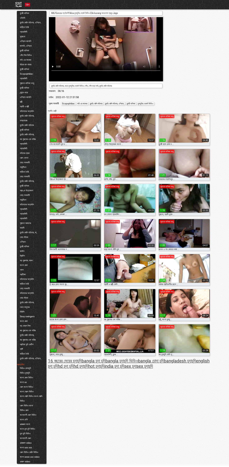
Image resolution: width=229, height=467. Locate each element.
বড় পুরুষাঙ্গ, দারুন (26, 260)
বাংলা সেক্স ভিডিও (26, 377)
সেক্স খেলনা (24, 157)
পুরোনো (22, 36)
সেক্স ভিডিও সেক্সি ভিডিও (29, 452)
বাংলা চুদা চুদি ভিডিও (27, 429)
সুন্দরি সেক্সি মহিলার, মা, (28, 232)
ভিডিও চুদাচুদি (25, 373)
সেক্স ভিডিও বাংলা (26, 405)
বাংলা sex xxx (26, 447)
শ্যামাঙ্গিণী (23, 31)
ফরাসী (22, 227)
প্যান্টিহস (23, 167)
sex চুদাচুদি (144, 366)
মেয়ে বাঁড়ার (24, 237)
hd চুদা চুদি (66, 366)
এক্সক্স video (25, 461)
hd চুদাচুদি (81, 366)
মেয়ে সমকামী (25, 162)
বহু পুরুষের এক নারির (28, 139)
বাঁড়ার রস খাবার (25, 64)
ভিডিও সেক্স (24, 410)
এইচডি (22, 17)
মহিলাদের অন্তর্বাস (27, 111)
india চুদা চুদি (114, 366)
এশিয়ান (23, 241)
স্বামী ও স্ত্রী (24, 106)
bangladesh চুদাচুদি (180, 360)
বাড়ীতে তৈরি (24, 27)
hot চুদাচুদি (96, 366)
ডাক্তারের (23, 120)
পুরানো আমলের (25, 223)
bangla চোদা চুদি (151, 360)
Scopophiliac (26, 73)
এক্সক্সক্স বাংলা (25, 424)
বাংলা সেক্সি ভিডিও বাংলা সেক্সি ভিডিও (31, 398)
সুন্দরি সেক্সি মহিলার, (27, 115)
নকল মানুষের (25, 307)
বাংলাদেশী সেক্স (25, 438)
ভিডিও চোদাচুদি (25, 368)
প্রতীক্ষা (23, 274)
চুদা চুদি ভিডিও (25, 433)
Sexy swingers (27, 316)
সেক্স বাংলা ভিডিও (26, 387)
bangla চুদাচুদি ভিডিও (121, 360)
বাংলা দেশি (24, 419)
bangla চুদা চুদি (93, 360)
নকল (22, 269)
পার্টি (21, 349)
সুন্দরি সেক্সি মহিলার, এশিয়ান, (30, 22)
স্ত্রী (21, 101)
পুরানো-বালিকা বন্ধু (27, 83)
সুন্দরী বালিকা (24, 13)
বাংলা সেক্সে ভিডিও (27, 391)
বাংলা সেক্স (24, 265)
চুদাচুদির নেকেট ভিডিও (145, 103)
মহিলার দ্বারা (25, 153)
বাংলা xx (23, 382)
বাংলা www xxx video (30, 456)
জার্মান (22, 251)
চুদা (18, 3)
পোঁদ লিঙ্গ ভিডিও (26, 55)
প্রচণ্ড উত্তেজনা (26, 190)
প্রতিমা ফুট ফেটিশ (26, 344)
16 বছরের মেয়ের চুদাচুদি (65, 360)
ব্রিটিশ (22, 255)
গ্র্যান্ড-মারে (24, 92)
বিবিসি (22, 311)
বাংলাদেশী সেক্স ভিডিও (28, 415)
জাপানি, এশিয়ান (26, 45)
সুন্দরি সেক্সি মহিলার (27, 125)
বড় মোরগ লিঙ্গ (25, 325)
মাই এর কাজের (25, 59)
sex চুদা (130, 366)
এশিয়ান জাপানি (25, 41)
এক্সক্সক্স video (26, 442)
